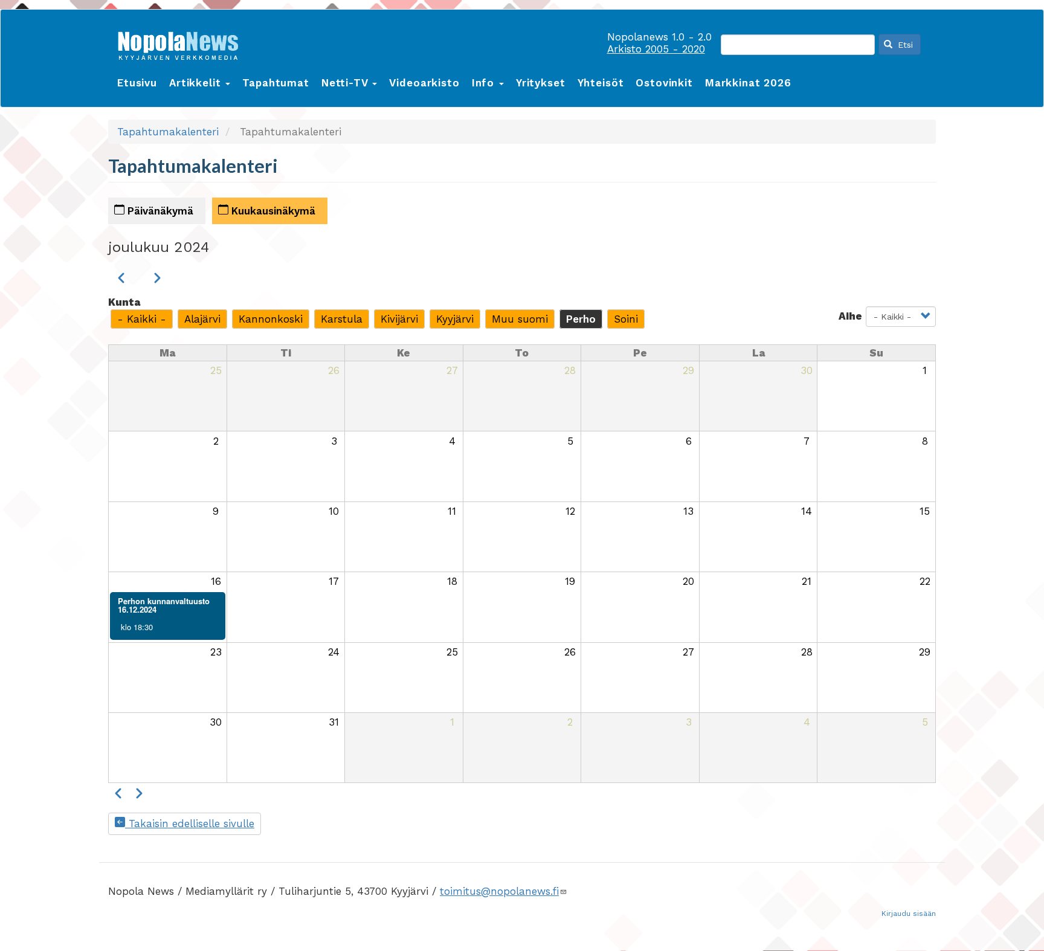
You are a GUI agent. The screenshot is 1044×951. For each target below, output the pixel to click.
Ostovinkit (664, 83)
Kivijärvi (399, 319)
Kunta (124, 302)
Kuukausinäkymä (271, 211)
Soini (626, 319)
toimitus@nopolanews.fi (499, 891)
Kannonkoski (271, 319)
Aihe (850, 316)
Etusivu (137, 83)
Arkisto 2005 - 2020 (656, 49)
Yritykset (541, 83)
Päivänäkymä (158, 211)
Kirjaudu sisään (908, 913)
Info (485, 83)
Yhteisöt (601, 83)
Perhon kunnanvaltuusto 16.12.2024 (164, 605)
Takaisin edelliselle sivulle (189, 823)
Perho (581, 319)
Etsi (904, 45)
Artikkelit (196, 83)
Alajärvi (202, 319)
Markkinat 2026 (748, 83)
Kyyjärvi (455, 319)
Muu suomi (520, 319)
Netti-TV (346, 83)
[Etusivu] (182, 43)
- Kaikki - (141, 319)
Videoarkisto (424, 83)
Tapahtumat (275, 83)
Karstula (341, 319)
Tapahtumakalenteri (168, 132)
